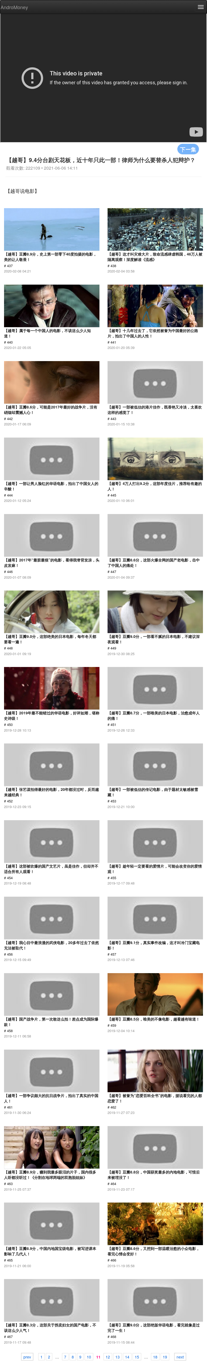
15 (137, 1357)
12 (108, 1357)
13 (117, 1357)
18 (155, 1357)
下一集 (188, 149)
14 (127, 1357)
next (180, 1357)
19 (165, 1357)
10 (89, 1357)
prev (27, 1357)
